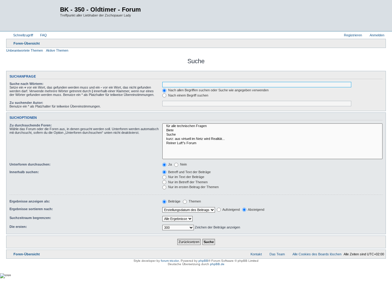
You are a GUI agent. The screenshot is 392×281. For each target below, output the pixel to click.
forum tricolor (170, 260)
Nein (183, 164)
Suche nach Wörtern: (26, 84)
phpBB (203, 260)
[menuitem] (41, 35)
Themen (194, 201)
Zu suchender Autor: (26, 102)
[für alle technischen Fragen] (272, 126)
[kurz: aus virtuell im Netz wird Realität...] (272, 139)
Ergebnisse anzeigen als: (29, 201)
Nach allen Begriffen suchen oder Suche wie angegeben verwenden (218, 90)
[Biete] (272, 130)
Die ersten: (18, 226)
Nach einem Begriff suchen (187, 95)
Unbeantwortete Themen (24, 50)
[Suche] (272, 135)
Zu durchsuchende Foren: (30, 125)
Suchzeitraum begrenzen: (30, 218)
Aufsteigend (231, 209)
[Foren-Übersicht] (34, 16)
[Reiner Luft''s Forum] (272, 143)
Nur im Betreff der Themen (187, 182)
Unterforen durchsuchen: (30, 164)
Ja (169, 164)
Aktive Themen (57, 50)
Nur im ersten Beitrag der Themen (193, 187)
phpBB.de (217, 264)
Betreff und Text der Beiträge (189, 172)
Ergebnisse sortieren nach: (31, 209)
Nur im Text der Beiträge (185, 177)
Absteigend (255, 209)
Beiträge (173, 201)
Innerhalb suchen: (24, 172)
